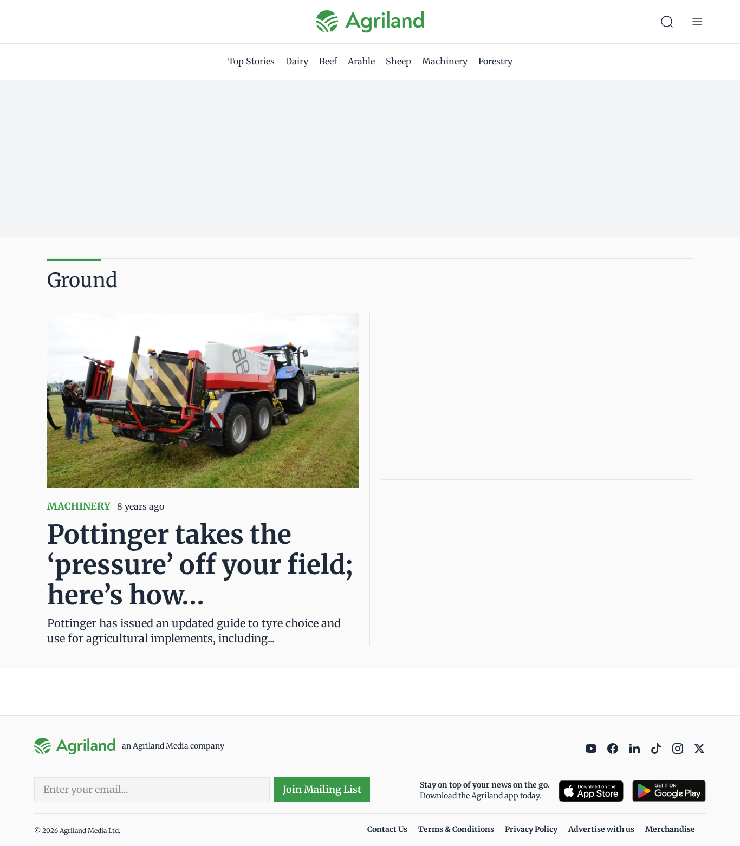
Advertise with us (601, 829)
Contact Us (387, 829)
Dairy (296, 61)
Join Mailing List (322, 789)
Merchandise (670, 829)
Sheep (398, 61)
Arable (361, 61)
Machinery (445, 61)
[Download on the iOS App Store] (591, 791)
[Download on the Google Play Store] (669, 791)
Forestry (495, 61)
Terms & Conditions (456, 829)
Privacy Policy (531, 829)
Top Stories (251, 61)
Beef (328, 61)
